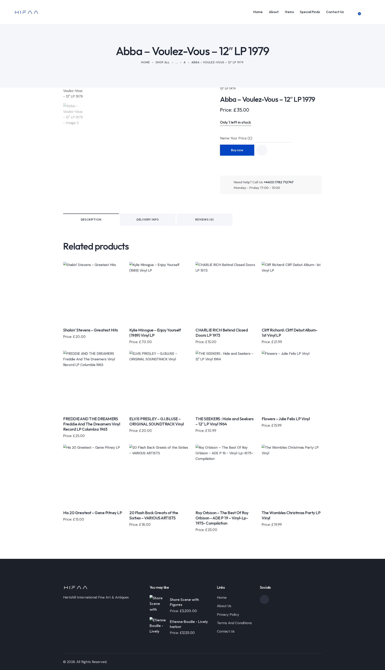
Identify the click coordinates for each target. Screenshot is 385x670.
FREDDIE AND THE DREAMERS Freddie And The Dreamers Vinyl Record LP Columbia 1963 (91, 424)
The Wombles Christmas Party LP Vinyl (291, 515)
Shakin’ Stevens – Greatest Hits (90, 329)
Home (145, 62)
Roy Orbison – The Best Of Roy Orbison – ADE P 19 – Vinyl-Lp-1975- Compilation (222, 518)
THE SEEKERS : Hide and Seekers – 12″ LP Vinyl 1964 (224, 421)
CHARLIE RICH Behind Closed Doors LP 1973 (222, 332)
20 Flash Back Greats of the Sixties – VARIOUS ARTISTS (153, 515)
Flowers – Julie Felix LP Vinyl (286, 418)
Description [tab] (91, 219)
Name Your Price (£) (236, 138)
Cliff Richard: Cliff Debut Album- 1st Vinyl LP (289, 332)
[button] (261, 150)
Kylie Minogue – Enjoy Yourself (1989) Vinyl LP (155, 332)
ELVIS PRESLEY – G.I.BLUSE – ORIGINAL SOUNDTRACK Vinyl (156, 421)
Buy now (237, 150)
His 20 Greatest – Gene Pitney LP (92, 512)
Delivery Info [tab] (148, 219)
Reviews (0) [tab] (204, 219)
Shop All (163, 62)
